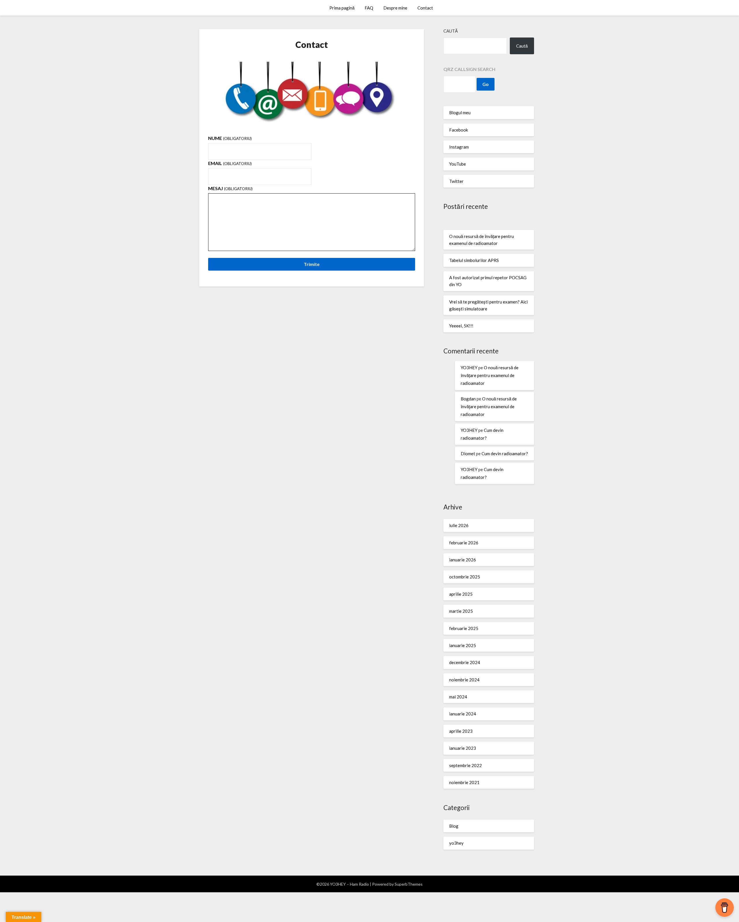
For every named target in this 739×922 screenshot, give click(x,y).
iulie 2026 (459, 525)
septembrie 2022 (465, 765)
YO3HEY (469, 367)
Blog (453, 826)
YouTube (457, 163)
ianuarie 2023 (462, 748)
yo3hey (456, 843)
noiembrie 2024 (464, 679)
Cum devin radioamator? (505, 453)
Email (229, 163)
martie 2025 (461, 611)
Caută (450, 30)
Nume (229, 138)
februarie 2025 (463, 628)
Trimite (312, 264)
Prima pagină (341, 7)
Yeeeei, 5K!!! (461, 325)
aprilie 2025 (461, 594)
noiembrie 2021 (464, 782)
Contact (425, 7)
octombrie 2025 (464, 576)
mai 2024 (458, 696)
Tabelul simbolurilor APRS (474, 260)
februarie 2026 (463, 542)
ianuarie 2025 (462, 645)
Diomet (468, 453)
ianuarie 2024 (462, 713)
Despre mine (395, 7)
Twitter (456, 181)
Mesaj (230, 188)
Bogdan (468, 398)
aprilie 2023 (461, 731)
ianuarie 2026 (462, 559)
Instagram (459, 146)
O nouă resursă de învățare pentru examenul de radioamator (489, 375)
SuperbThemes (409, 884)
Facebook (458, 129)
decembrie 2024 (464, 662)
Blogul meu (460, 112)
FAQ (369, 7)
